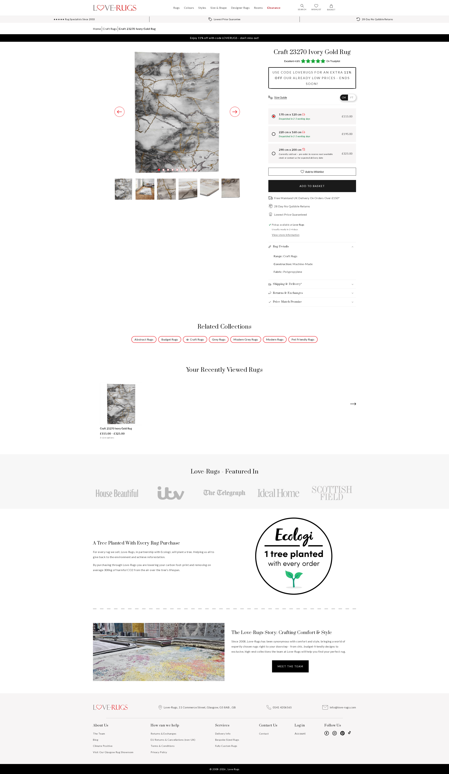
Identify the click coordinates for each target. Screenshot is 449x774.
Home (97, 28)
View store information (285, 234)
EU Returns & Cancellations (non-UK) (173, 739)
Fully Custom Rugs (226, 745)
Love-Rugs (233, 769)
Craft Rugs (110, 28)
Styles (202, 7)
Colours (189, 7)
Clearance (274, 7)
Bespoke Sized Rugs (227, 739)
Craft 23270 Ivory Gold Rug (137, 28)
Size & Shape (218, 7)
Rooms (258, 7)
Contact (264, 733)
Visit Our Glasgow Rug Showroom (113, 752)
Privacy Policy (159, 752)
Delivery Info (223, 733)
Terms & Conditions (163, 745)
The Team (99, 733)
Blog (95, 739)
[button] (302, 6)
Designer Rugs (240, 7)
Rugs (176, 7)
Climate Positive (103, 745)
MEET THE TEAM (290, 666)
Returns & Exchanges (163, 733)
